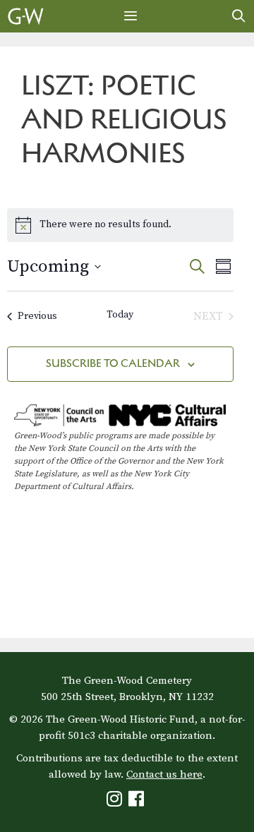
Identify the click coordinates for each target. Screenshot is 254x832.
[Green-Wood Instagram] (116, 802)
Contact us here (164, 774)
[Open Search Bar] (239, 16)
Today (120, 314)
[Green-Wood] (25, 16)
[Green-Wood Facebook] (137, 802)
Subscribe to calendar (113, 363)
